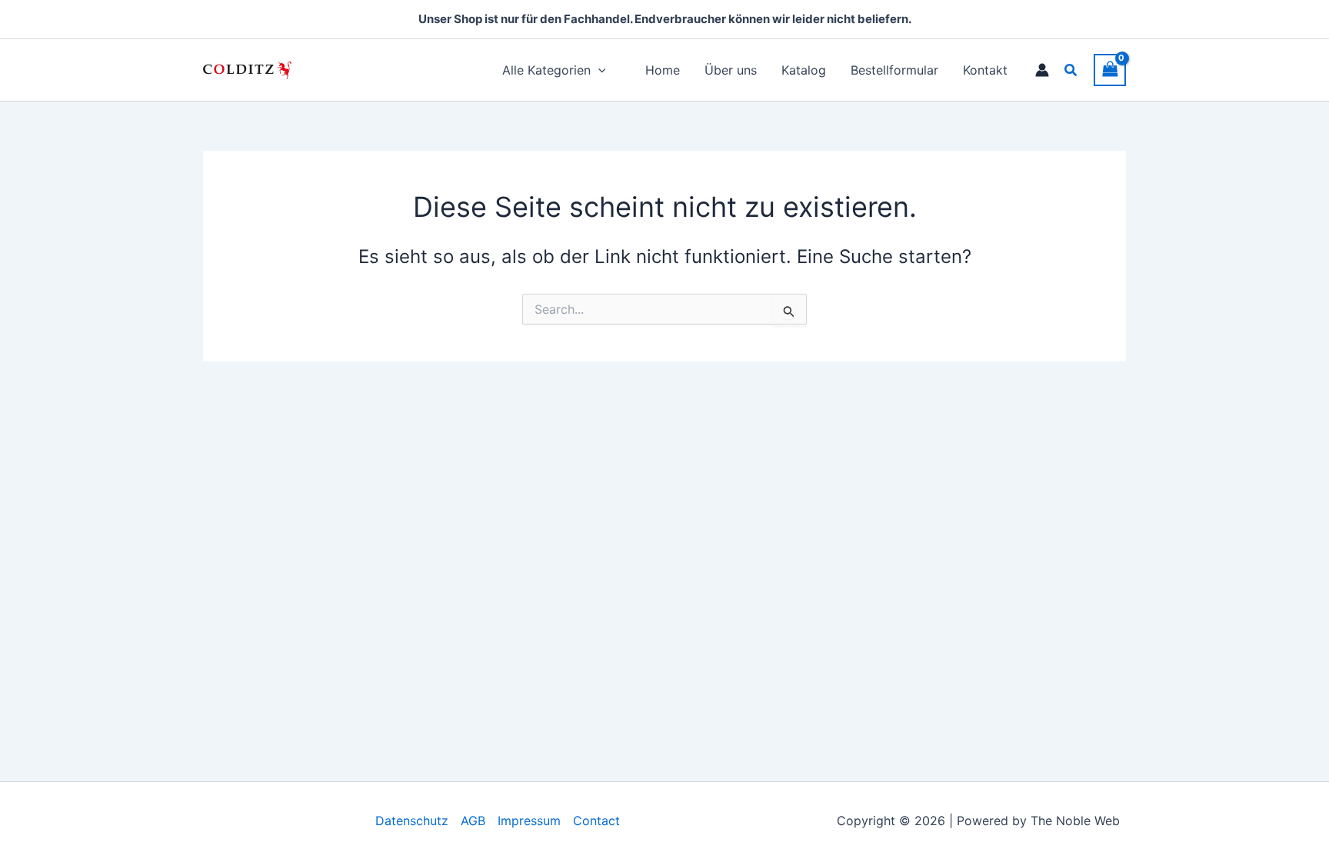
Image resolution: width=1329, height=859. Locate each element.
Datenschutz (411, 820)
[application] (598, 70)
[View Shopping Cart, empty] (1110, 69)
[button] (1071, 70)
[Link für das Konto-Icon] (1042, 70)
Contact (596, 820)
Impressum (529, 820)
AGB (473, 820)
